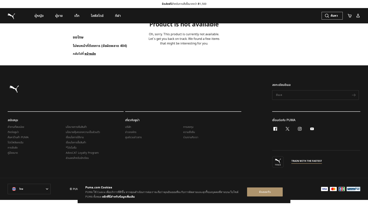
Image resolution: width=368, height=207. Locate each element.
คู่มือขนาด (13, 153)
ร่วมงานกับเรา (190, 137)
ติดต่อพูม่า (13, 132)
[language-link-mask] (29, 189)
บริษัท (128, 127)
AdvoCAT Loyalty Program (82, 153)
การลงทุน (188, 127)
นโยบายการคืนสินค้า (76, 127)
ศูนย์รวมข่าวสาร (133, 137)
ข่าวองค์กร (130, 132)
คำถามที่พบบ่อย (16, 127)
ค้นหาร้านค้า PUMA (18, 137)
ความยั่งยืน (189, 132)
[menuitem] (39, 15)
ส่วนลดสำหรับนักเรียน (77, 158)
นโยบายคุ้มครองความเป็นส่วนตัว (83, 132)
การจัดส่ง (13, 148)
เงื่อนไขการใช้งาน (75, 137)
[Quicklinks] (358, 16)
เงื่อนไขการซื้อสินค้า (76, 142)
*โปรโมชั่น (71, 148)
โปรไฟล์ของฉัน (15, 142)
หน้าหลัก (90, 54)
